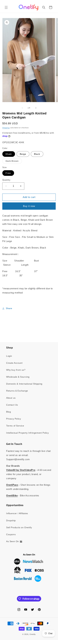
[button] (6, 7)
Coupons (11, 534)
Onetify (33, 634)
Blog (8, 412)
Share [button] (9, 308)
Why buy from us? (16, 370)
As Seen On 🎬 (14, 541)
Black (37, 154)
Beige (23, 154)
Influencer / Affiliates (17, 513)
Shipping (6, 127)
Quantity (6, 180)
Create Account (14, 363)
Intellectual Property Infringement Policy (27, 433)
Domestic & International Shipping (24, 384)
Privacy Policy (13, 418)
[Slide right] (35, 108)
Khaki (9, 154)
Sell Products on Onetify (19, 527)
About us (11, 398)
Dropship (11, 520)
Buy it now (29, 206)
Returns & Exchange (17, 391)
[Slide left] (22, 108)
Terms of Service (15, 425)
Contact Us (12, 405)
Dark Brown (14, 162)
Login (9, 356)
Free (8, 173)
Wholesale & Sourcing (18, 377)
